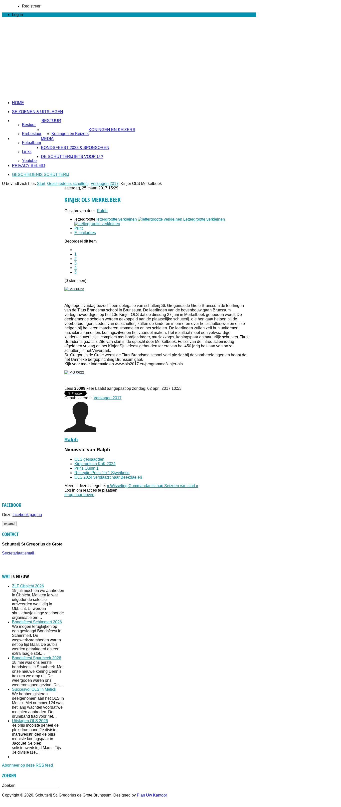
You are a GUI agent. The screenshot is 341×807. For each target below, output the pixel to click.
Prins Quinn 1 (86, 468)
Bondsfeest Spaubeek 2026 (36, 658)
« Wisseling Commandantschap (135, 486)
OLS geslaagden (89, 459)
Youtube (29, 160)
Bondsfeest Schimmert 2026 (37, 622)
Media (47, 138)
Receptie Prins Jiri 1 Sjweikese (102, 473)
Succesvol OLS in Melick (34, 689)
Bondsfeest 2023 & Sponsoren (75, 147)
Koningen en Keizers (112, 130)
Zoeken (8, 785)
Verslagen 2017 (105, 183)
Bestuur (51, 121)
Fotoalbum (31, 142)
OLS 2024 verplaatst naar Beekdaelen (108, 477)
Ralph (102, 211)
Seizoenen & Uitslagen (37, 112)
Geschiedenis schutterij (40, 174)
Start (41, 183)
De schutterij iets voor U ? (72, 156)
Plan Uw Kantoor (152, 795)
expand (9, 524)
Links (26, 151)
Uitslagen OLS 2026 (30, 721)
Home (18, 103)
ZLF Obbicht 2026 (28, 586)
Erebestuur (31, 134)
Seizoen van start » (181, 486)
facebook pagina (27, 515)
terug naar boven (79, 495)
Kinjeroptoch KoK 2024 (95, 464)
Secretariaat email (18, 553)
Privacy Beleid (28, 165)
